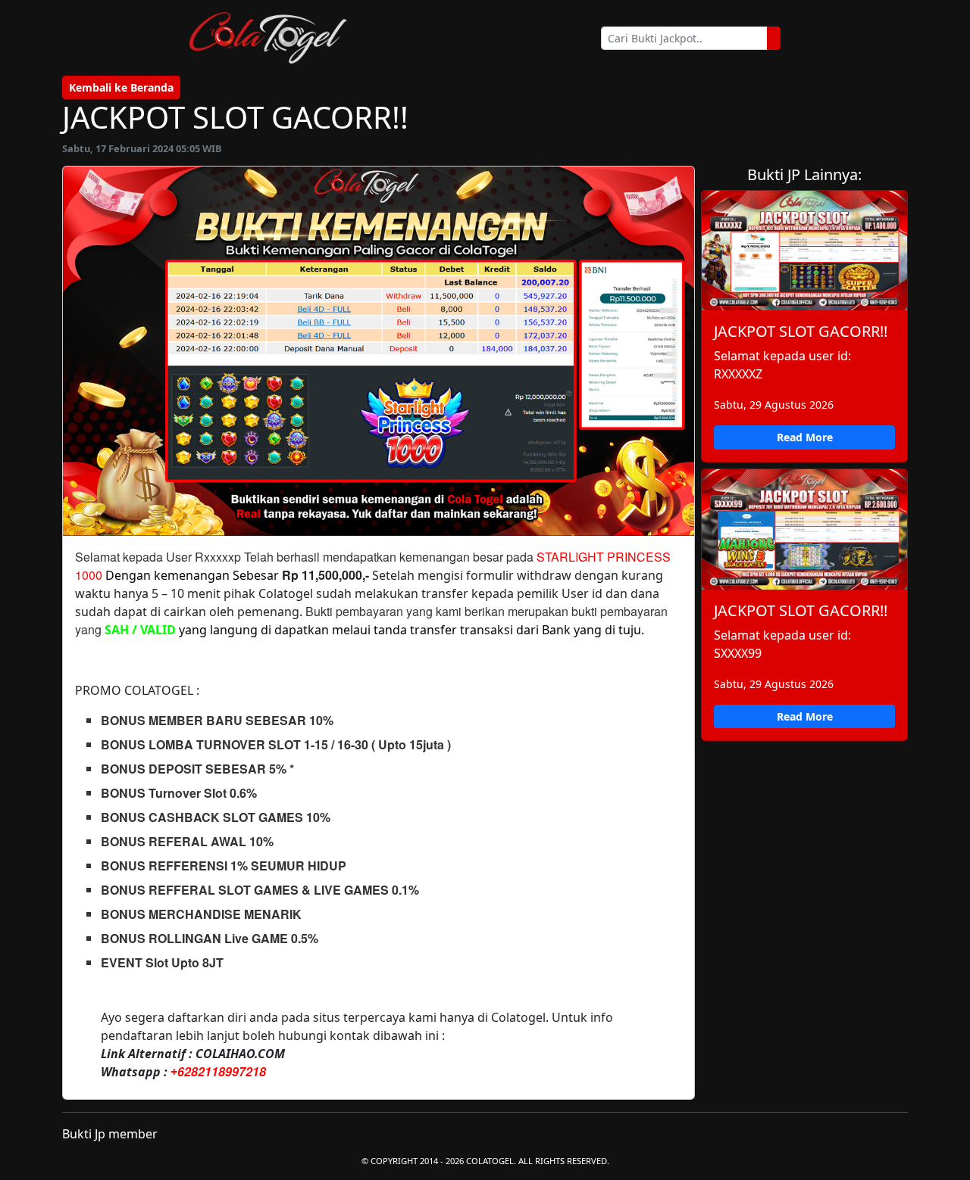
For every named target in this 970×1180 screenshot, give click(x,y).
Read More (805, 437)
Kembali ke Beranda (121, 87)
